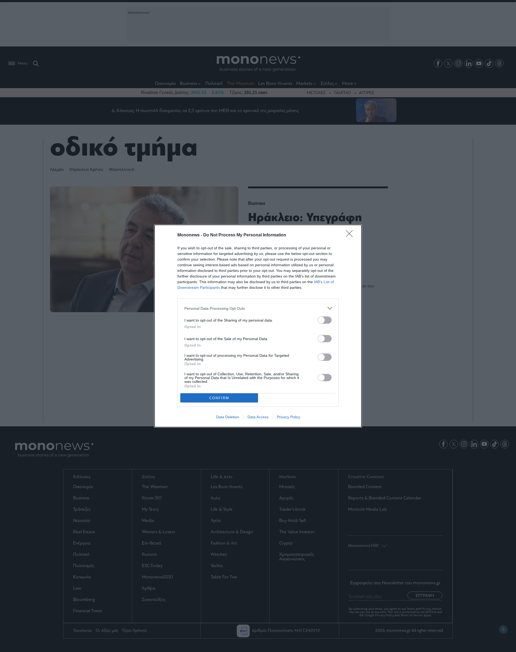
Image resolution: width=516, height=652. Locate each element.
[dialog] (258, 326)
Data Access (258, 417)
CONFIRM (219, 398)
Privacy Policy (288, 417)
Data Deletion (227, 417)
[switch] (325, 320)
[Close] (351, 235)
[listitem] (258, 308)
